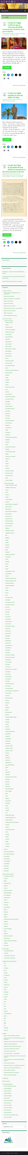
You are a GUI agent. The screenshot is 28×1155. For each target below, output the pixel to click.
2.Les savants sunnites (7, 318)
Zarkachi (7, 844)
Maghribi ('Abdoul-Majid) (10, 717)
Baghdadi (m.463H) (9, 533)
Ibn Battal (7, 638)
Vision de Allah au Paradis (9, 1070)
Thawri (6, 466)
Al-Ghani (6, 980)
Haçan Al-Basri (8, 394)
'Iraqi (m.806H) (8, 499)
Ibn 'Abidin (7, 600)
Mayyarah (7, 729)
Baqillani (7, 537)
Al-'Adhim (6, 968)
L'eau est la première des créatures (11, 1048)
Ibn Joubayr (7, 671)
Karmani (7, 700)
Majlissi (5, 916)
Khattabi (7, 707)
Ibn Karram (6, 902)
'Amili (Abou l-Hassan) (8, 876)
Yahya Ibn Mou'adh (9, 470)
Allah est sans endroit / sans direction (14, 175)
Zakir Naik (6, 945)
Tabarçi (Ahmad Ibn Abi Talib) (10, 940)
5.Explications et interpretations (9, 961)
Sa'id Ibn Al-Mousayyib (10, 451)
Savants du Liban (7, 1110)
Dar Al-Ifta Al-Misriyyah (9, 854)
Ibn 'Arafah (7, 616)
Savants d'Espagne (8, 1095)
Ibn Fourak (7, 652)
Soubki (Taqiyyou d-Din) (10, 817)
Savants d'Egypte (19, 176)
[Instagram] (9, 1)
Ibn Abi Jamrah (8, 621)
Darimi (6, 384)
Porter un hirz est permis (9, 1063)
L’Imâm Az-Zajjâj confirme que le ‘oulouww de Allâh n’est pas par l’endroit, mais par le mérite (13, 27)
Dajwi (6, 566)
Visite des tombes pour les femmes (11, 1072)
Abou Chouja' (8, 509)
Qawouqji (7, 774)
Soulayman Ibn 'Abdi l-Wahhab (12, 822)
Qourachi (7, 784)
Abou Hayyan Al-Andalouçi (11, 511)
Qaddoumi (7, 757)
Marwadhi (7, 432)
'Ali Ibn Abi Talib (8, 327)
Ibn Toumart (8, 686)
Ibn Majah (7, 415)
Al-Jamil (5, 982)
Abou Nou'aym (8, 516)
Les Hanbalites (7, 861)
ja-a (5, 1004)
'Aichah (7, 325)
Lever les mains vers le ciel (9, 1051)
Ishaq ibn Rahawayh (9, 420)
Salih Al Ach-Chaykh (8, 936)
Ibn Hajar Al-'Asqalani (10, 655)
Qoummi (6, 926)
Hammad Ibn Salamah (10, 396)
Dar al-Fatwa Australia (9, 851)
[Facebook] (4, 1)
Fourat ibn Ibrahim (8, 890)
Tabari (6, 461)
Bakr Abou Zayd (7, 883)
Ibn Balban (7, 635)
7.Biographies (5, 1078)
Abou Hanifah (8, 344)
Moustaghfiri (8, 738)
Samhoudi (7, 803)
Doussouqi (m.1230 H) (10, 571)
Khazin (6, 710)
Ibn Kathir (6, 904)
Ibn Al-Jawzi (8, 631)
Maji (5, 1008)
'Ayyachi (5, 878)
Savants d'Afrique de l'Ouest (10, 1086)
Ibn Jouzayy (7, 674)
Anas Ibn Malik (8, 363)
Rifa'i (6, 793)
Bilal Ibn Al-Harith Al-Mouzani (11, 370)
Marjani (7, 724)
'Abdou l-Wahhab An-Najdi (11, 485)
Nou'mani (6, 924)
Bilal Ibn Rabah (8, 372)
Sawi (6, 812)
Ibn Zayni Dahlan (9, 688)
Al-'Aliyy (11, 33)
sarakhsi (7, 810)
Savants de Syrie (7, 1103)
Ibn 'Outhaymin (7, 895)
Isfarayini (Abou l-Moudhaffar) (12, 690)
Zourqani (7, 846)
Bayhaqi (7, 547)
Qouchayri (7, 779)
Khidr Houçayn (8, 712)
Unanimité (6, 868)
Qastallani (7, 772)
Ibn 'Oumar (7, 403)
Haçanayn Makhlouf (9, 585)
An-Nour (6, 987)
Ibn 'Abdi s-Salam (9, 597)
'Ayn (5, 963)
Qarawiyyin (6, 866)
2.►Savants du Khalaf (8, 483)
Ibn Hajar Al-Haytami (10, 657)
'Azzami (7, 494)
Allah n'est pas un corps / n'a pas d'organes (13, 308)
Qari (6, 769)
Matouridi (7, 435)
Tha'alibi (7, 834)
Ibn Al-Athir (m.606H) (10, 626)
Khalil (6, 705)
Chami (6, 559)
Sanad (6, 805)
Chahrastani (8, 557)
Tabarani (7, 459)
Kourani (7, 714)
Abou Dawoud (8, 341)
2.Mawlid (6, 953)
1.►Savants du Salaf (8, 320)
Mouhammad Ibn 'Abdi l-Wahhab (11, 919)
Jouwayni (7, 695)
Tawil (6, 832)
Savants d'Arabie (7, 1091)
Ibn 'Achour (7, 609)
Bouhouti (7, 552)
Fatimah (7, 392)
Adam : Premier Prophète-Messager (12, 1035)
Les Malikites (6, 863)
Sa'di (6, 796)
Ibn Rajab (7, 681)
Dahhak (7, 382)
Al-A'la (21, 33)
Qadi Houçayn (8, 762)
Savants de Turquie (8, 1107)
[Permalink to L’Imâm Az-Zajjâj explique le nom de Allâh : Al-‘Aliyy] (14, 111)
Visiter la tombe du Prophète (10, 1075)
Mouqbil (5, 921)
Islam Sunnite (4, 10)
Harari (6, 592)
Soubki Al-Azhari (8, 820)
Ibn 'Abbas (7, 401)
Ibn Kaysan (7, 413)
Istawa (5, 999)
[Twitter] (6, 1)
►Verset (6, 1030)
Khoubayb (7, 425)
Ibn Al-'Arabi (8, 624)
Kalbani (5, 909)
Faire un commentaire (20, 85)
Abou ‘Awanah (8, 356)
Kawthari (7, 702)
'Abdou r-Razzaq (9, 322)
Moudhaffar (8, 734)
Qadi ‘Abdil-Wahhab (9, 765)
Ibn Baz (5, 900)
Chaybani (7, 380)
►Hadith (6, 1028)
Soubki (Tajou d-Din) (9, 815)
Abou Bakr (7, 339)
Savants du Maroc (8, 1112)
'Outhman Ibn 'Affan (9, 332)
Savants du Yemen (8, 1117)
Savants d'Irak (7, 1098)
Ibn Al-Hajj (7, 628)
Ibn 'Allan (7, 612)
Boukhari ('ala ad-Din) (10, 554)
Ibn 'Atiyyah (8, 619)
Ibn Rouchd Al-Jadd (9, 683)
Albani (5, 881)
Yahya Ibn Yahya (8, 475)
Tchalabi (5, 943)
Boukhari (7, 375)
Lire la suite (6, 67)
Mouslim (7, 442)
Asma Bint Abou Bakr (10, 365)
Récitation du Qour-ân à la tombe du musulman (14, 1065)
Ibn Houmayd (8, 662)
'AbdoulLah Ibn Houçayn (10, 487)
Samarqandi (8, 801)
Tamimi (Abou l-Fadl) (9, 829)
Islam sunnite (5, 260)
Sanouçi (7, 808)
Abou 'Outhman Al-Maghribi (11, 504)
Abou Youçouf (8, 353)
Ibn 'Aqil (7, 614)
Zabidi (6, 841)
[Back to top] (24, 1151)
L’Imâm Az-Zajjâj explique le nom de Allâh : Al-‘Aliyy (15, 95)
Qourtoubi (7, 786)
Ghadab (5, 996)
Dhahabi (6, 885)
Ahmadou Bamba (9, 521)
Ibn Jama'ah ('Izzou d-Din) (11, 669)
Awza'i (6, 368)
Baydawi (7, 545)
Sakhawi (7, 798)
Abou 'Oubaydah (9, 337)
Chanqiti (7, 561)
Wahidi (6, 836)
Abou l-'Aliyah (8, 346)
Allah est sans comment (9, 296)
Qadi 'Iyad (7, 760)
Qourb (5, 1016)
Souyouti (7, 824)
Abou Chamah (8, 506)
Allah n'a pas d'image (8, 301)
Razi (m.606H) (8, 791)
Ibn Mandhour (8, 676)
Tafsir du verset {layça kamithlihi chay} (12, 1067)
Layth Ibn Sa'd (8, 427)
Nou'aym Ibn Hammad (10, 447)
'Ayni (6, 492)
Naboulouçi (7, 743)
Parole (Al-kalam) (7, 1013)
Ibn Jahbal (7, 664)
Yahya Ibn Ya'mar (9, 473)
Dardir (6, 569)
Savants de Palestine (8, 1100)
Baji (6, 535)
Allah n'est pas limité (8, 303)
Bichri (6, 549)
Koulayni (6, 914)
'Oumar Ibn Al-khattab (10, 329)
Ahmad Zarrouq (8, 518)
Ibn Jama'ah (8, 667)
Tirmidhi (7, 468)
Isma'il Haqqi (8, 693)
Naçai (6, 444)
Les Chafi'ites (13, 176)
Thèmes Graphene (14, 1153)
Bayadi (6, 542)
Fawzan (5, 888)
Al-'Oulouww (16, 33)
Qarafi (6, 767)
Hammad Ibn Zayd (9, 399)
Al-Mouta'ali (6, 985)
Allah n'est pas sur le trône (9, 306)
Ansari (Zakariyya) (9, 523)
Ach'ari (6, 358)
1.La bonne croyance (6, 290)
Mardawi (7, 719)
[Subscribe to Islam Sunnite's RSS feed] (2, 1)
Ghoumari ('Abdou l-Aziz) (10, 578)
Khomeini (6, 912)
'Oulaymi (7, 502)
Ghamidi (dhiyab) (7, 893)
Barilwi (6, 540)
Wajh (5, 1023)
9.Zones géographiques (7, 1084)
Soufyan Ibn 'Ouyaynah (10, 456)
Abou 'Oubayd (8, 334)
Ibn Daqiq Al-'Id (8, 645)
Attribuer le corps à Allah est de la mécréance (14, 1041)
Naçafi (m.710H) (9, 750)
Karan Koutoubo (8, 698)
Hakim (6, 588)
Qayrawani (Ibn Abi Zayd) (10, 777)
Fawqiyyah (6, 992)
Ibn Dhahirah (8, 647)
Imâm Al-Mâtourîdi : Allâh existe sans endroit (12, 281)
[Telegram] (12, 1)
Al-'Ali (9, 33)
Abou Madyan (8, 514)
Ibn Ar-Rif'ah (8, 633)
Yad (4, 1025)
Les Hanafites (7, 859)
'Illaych (6, 497)
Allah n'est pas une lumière (10, 310)
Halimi (6, 590)
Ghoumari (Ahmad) (9, 583)
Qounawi (7, 781)
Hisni (6, 595)
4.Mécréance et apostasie (9, 958)
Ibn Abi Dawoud (8, 406)
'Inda (5, 965)
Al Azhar (6, 849)
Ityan (5, 1001)
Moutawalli (7, 741)
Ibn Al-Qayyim (7, 897)
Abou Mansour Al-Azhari (10, 348)
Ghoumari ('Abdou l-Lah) (10, 580)
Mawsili (7, 726)
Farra (6, 389)
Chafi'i (6, 377)
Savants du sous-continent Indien (11, 1114)
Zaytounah (6, 870)
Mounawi (7, 736)
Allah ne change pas (8, 313)
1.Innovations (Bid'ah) (8, 950)
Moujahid (7, 439)
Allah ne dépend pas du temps (10, 315)
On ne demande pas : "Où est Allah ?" (12, 1053)
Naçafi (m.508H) (9, 745)
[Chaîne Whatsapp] (15, 1)
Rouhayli (6, 933)
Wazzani (7, 839)
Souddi (6, 454)
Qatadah (7, 449)
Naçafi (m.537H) (9, 748)
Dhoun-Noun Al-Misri (10, 387)
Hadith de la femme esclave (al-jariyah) (12, 1046)
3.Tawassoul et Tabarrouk (9, 955)
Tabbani (7, 827)
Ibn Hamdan (8, 659)
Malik (6, 430)
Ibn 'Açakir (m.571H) (9, 602)
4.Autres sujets (5, 948)
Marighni (7, 722)
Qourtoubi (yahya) (9, 789)
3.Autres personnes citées (8, 874)
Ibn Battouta (8, 640)
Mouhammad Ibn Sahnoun (11, 437)
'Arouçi (6, 490)
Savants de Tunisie (8, 1105)
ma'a (5, 1006)
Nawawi (7, 753)
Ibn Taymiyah (7, 907)
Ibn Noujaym (8, 679)
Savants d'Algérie (7, 1088)
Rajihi (5, 931)
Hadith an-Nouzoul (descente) (10, 1044)
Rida (5, 1018)
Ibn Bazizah (7, 643)
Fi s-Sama (6, 994)
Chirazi (6, 564)
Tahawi (7, 463)
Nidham (7, 755)
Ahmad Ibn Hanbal (9, 360)
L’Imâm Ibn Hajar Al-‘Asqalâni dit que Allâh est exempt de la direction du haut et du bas (14, 168)
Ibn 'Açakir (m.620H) (9, 604)
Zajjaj (17, 34)
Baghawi (7, 528)
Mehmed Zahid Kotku (10, 731)
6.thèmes (4, 1033)
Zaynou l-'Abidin (8, 480)
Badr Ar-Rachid (8, 525)
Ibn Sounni (7, 418)
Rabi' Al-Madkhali (8, 928)
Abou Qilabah (8, 351)
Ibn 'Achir (7, 607)
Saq (4, 1020)
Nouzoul (5, 1011)
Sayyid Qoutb (7, 938)
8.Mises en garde (6, 1081)
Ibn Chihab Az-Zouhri (9, 408)
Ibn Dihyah (7, 650)
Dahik (5, 989)
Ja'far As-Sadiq (8, 423)
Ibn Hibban (7, 411)
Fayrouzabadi (8, 573)
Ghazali (7, 576)
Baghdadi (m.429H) (9, 530)
